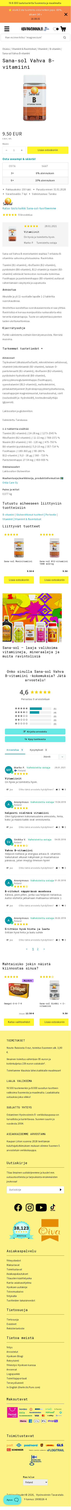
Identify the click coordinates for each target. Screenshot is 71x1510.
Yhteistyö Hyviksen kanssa (21, 1365)
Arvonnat (12, 1369)
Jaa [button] (11, 789)
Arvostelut (12, 1351)
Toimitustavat (14, 1269)
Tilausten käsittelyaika (19, 1278)
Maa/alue (28, 1477)
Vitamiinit (42, 48)
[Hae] (64, 37)
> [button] (44, 949)
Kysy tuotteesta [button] (37, 739)
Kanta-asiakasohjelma (19, 1282)
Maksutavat (13, 1265)
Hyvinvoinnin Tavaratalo (50, 1494)
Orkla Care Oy (10, 482)
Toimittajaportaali (17, 1378)
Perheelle (50, 514)
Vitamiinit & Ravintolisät (24, 48)
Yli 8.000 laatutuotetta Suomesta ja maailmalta (35, 3)
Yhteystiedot (14, 1260)
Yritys (10, 1347)
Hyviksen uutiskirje (17, 1287)
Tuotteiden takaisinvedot (21, 1300)
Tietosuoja (13, 1319)
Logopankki (13, 1374)
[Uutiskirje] (60, 1189)
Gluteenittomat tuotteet (29, 514)
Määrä (5, 144)
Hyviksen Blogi (15, 1356)
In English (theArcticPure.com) (23, 1387)
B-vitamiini (55, 48)
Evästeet (11, 1324)
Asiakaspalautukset (17, 1273)
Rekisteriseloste (16, 1328)
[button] (63, 28)
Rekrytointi (13, 1360)
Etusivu (6, 48)
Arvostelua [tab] (13, 749)
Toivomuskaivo (15, 1291)
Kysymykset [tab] (36, 749)
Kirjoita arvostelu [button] (37, 731)
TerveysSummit (15, 1382)
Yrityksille (12, 1296)
